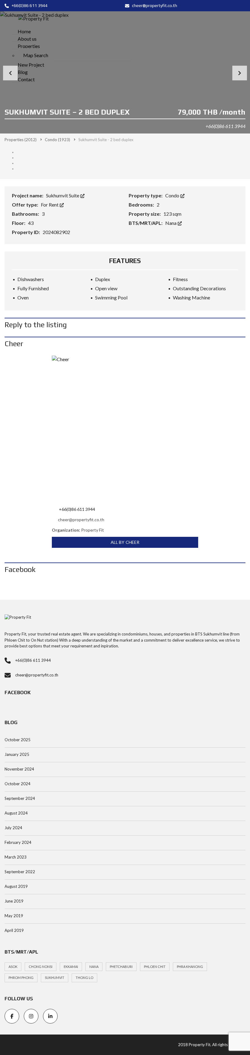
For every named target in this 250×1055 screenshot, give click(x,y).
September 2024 (20, 798)
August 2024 (16, 813)
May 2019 (14, 915)
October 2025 (17, 739)
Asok (13, 967)
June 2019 (14, 901)
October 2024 (17, 783)
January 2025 (17, 754)
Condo (172, 195)
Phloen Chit (155, 967)
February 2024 (18, 842)
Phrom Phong (21, 978)
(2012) (21, 139)
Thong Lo (84, 978)
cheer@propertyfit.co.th (154, 5)
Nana (171, 223)
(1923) (57, 139)
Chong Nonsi (40, 967)
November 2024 (19, 769)
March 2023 (16, 857)
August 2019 (16, 886)
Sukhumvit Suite (63, 195)
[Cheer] (125, 429)
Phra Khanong (190, 967)
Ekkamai (71, 967)
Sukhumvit (54, 978)
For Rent (50, 204)
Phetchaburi (121, 967)
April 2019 (14, 930)
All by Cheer (125, 542)
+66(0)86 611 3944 (29, 5)
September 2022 (20, 871)
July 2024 (13, 827)
